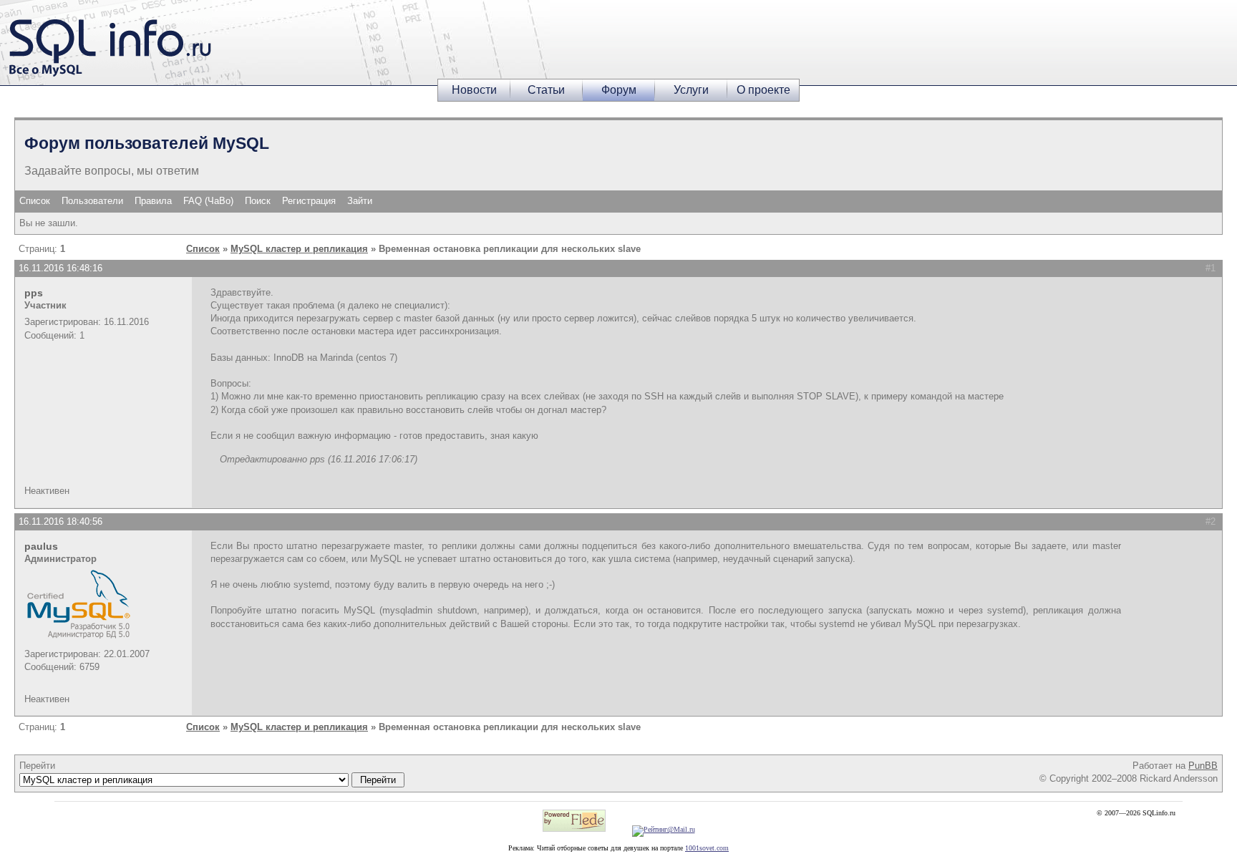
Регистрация (309, 200)
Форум (618, 90)
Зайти (359, 200)
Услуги (691, 90)
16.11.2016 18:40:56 (60, 521)
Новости (474, 90)
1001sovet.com (707, 848)
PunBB (1203, 765)
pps (33, 293)
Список (34, 200)
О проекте (763, 90)
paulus (41, 546)
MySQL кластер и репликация (299, 248)
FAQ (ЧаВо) (208, 200)
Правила (153, 200)
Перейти (37, 765)
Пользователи (92, 200)
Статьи (546, 90)
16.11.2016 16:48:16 (60, 268)
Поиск (258, 200)
